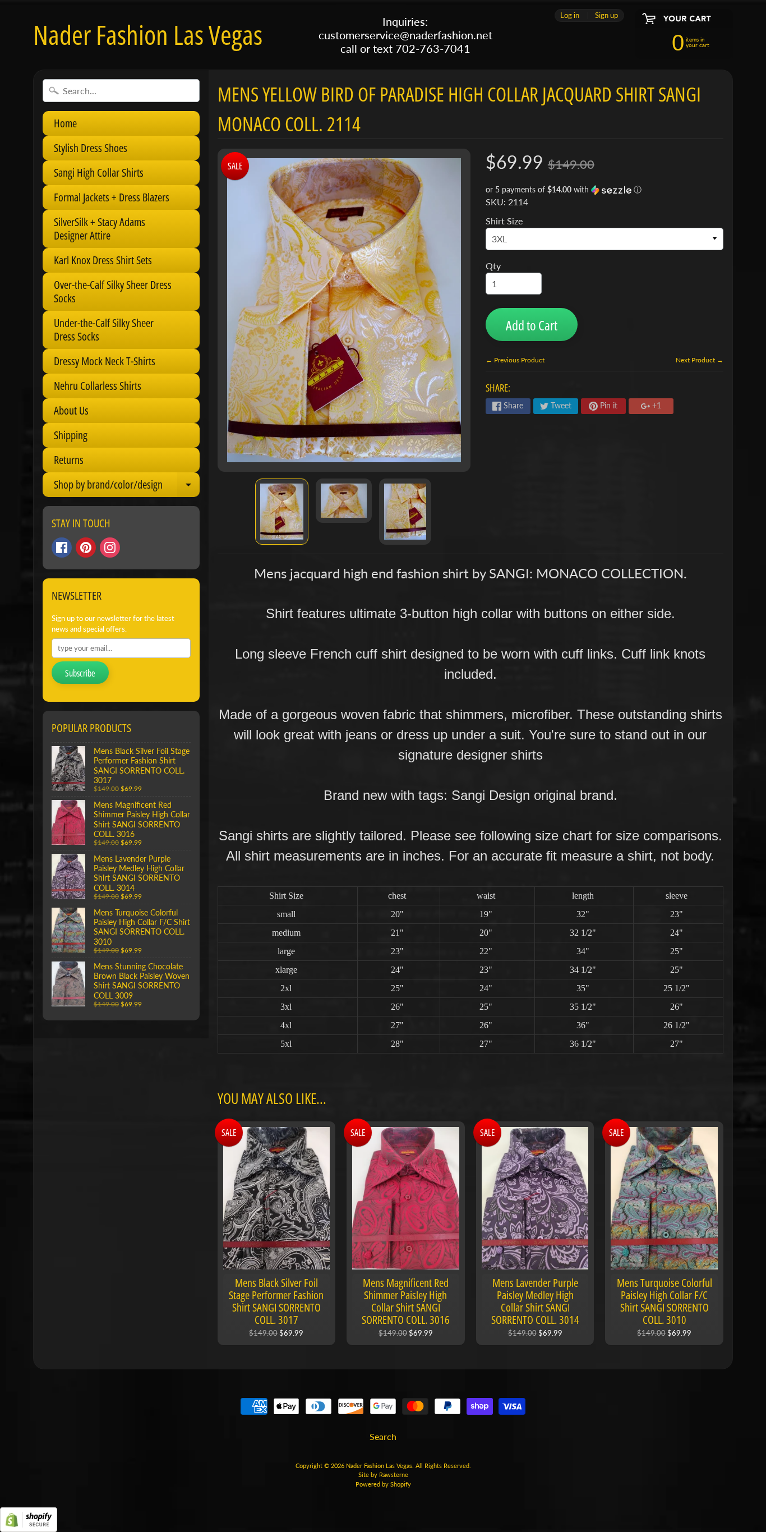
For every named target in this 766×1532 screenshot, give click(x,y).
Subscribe (80, 673)
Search (383, 1436)
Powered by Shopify (383, 1484)
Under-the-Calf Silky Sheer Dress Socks (104, 329)
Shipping (70, 435)
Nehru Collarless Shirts (97, 385)
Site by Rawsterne (383, 1474)
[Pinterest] (86, 547)
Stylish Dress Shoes (90, 147)
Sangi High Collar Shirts (99, 172)
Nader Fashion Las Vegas (147, 34)
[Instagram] (110, 547)
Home (65, 123)
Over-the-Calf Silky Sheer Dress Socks (113, 291)
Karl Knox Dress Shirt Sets (103, 260)
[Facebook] (62, 547)
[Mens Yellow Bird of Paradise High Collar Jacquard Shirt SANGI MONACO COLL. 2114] (281, 512)
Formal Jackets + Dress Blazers (111, 197)
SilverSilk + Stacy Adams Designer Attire (99, 228)
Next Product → (699, 360)
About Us (71, 410)
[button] (604, 190)
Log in (569, 15)
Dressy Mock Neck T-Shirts (104, 361)
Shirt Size (504, 220)
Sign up (606, 15)
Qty (493, 265)
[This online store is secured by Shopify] (28, 1525)
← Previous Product (515, 360)
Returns (69, 459)
